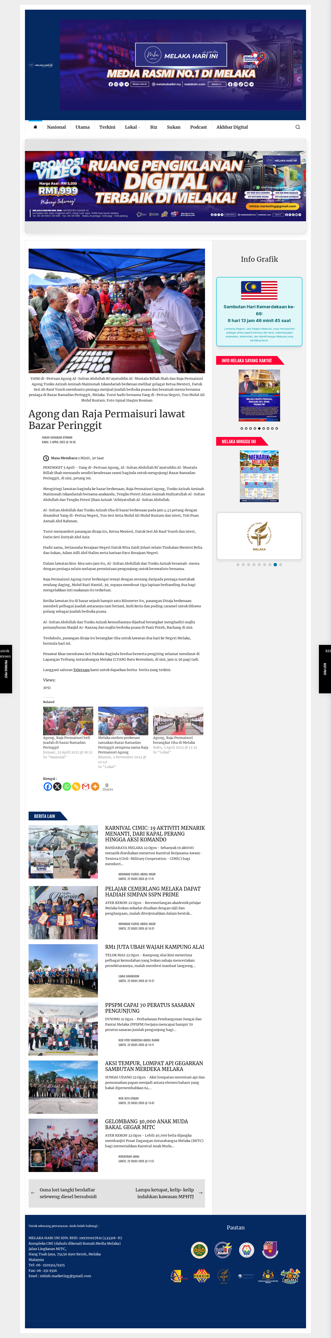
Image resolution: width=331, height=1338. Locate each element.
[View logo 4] (253, 564)
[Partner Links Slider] (259, 536)
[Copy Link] (76, 786)
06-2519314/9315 (50, 1265)
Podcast (198, 127)
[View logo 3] (248, 564)
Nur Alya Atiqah (128, 1098)
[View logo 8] (275, 564)
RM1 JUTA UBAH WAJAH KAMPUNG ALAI (154, 947)
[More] (95, 786)
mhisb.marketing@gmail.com (65, 1276)
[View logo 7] (269, 564)
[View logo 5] (259, 564)
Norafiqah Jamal (129, 1156)
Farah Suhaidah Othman (57, 437)
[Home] (35, 127)
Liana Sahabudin (128, 976)
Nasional (56, 127)
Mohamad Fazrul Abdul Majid (137, 874)
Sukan (174, 127)
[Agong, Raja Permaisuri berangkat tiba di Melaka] (178, 721)
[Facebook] (48, 786)
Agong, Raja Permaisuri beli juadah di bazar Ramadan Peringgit (66, 743)
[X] (57, 786)
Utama (83, 127)
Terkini (107, 127)
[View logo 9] (280, 564)
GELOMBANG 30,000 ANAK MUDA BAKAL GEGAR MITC (146, 1124)
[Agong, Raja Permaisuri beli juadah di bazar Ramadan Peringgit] (68, 721)
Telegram (81, 670)
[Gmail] (85, 786)
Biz (153, 127)
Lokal (131, 127)
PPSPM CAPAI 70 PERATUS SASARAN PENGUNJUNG (150, 1008)
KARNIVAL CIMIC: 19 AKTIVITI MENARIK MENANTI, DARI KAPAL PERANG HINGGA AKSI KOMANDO (155, 834)
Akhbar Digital (232, 127)
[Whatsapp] (67, 786)
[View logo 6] (264, 564)
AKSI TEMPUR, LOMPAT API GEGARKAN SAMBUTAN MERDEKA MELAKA (154, 1066)
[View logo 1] (237, 564)
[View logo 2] (243, 564)
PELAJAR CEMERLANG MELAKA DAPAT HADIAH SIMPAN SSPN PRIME (153, 892)
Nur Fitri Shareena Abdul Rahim (138, 1040)
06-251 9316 (47, 1270)
